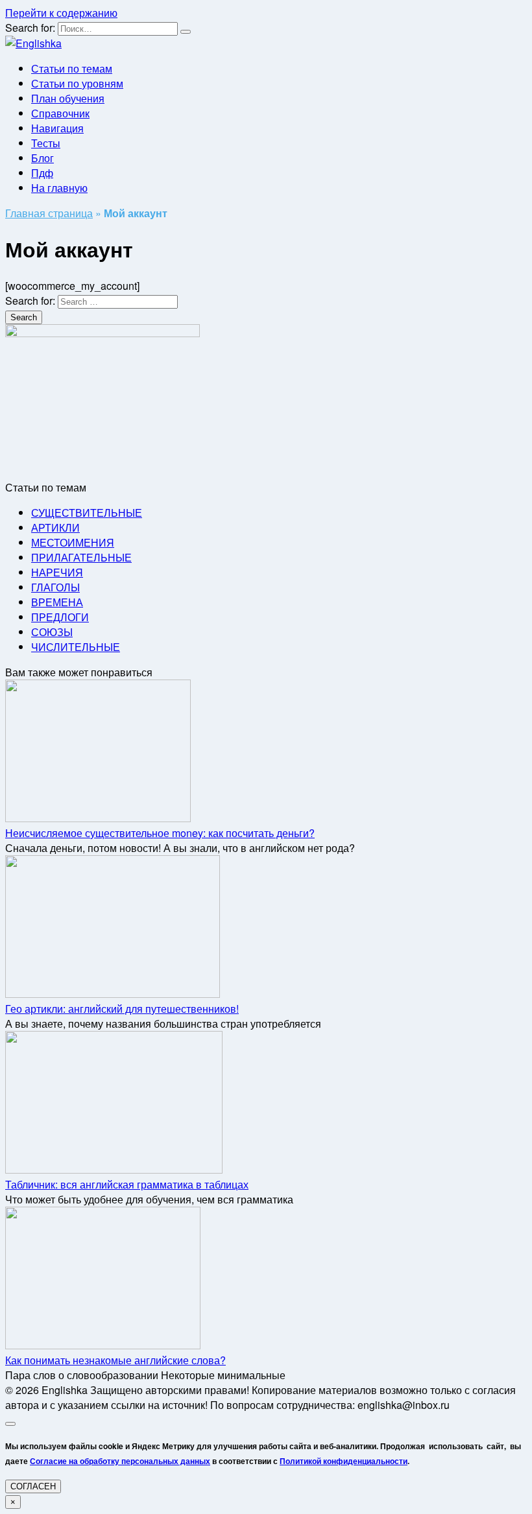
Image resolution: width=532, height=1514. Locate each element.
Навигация (57, 128)
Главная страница (49, 213)
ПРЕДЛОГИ (60, 616)
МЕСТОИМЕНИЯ (72, 542)
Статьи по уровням (77, 83)
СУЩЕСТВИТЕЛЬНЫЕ (86, 512)
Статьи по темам (71, 68)
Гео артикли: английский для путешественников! (122, 1008)
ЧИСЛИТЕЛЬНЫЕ (75, 646)
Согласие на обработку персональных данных (120, 1461)
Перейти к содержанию (61, 12)
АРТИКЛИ (55, 527)
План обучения (67, 98)
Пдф (42, 172)
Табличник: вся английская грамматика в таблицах (126, 1184)
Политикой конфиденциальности (343, 1461)
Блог (42, 157)
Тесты (45, 143)
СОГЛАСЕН (33, 1486)
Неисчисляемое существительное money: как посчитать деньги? (160, 832)
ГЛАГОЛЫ (55, 587)
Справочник (60, 113)
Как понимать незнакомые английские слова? (115, 1360)
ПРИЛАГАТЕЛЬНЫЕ (81, 557)
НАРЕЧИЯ (57, 572)
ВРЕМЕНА (57, 602)
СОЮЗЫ (52, 631)
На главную (59, 187)
